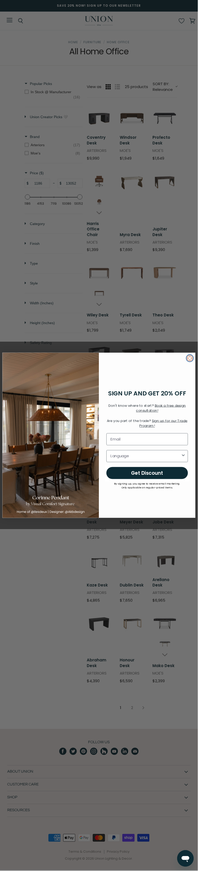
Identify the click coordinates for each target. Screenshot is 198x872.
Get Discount (147, 473)
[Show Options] (183, 456)
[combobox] (145, 456)
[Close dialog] (189, 358)
